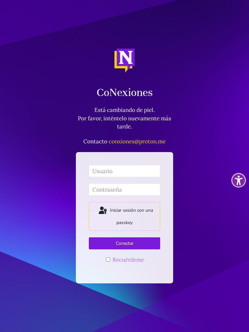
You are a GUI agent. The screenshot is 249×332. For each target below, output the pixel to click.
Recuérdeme (127, 259)
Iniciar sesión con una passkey (131, 217)
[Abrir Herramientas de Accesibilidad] (238, 180)
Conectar (125, 243)
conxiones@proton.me (137, 141)
